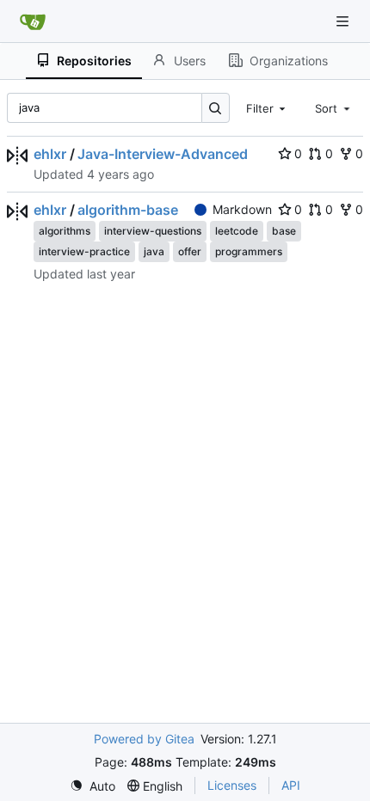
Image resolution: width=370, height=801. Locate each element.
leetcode (236, 230)
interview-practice (84, 251)
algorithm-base (127, 209)
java (154, 251)
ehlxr (50, 153)
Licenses (231, 785)
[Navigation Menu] (344, 21)
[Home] (33, 21)
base (284, 230)
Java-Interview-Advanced (162, 153)
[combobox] (267, 107)
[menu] (92, 786)
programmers (248, 251)
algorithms (64, 230)
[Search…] (215, 108)
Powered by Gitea (144, 738)
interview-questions (152, 230)
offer (189, 251)
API (290, 785)
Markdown (242, 209)
